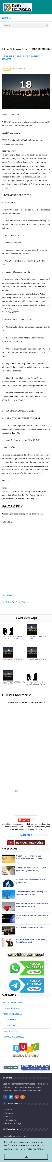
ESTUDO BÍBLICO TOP (12, 1008)
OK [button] (26, 1157)
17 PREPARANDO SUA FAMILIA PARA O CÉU (25, 702)
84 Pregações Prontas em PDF (30, 927)
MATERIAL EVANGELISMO (14, 1037)
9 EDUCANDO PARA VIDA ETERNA (36, 637)
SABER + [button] (38, 1149)
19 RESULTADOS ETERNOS (13, 659)
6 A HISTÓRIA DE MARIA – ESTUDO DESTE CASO (13, 637)
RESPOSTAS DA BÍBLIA (12, 1014)
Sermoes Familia (19, 69)
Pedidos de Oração (13, 1123)
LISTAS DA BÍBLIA (10, 1026)
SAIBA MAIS (26, 835)
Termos (8, 1116)
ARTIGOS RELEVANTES (12, 1002)
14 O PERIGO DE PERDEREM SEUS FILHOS (14, 683)
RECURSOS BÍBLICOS (11, 1031)
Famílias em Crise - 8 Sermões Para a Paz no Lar (37, 683)
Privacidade (10, 1120)
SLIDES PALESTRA (10, 1020)
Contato (8, 1109)
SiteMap (9, 1113)
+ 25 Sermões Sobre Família (15, 602)
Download (7, 595)
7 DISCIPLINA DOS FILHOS (37, 659)
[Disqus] (26, 743)
